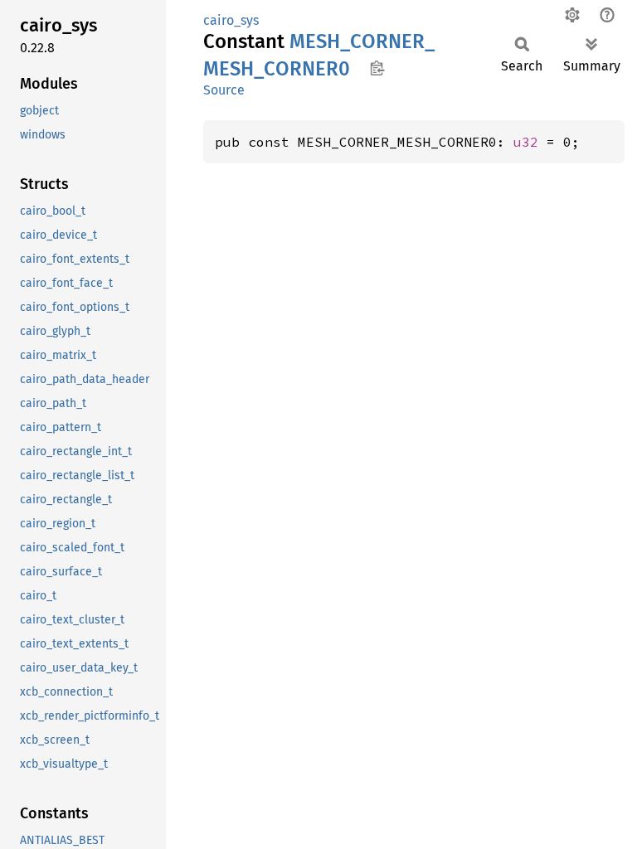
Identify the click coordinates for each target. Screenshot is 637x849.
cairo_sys (231, 20)
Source (224, 90)
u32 (525, 141)
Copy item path (377, 68)
